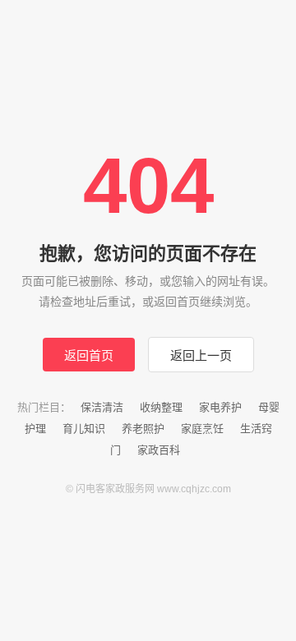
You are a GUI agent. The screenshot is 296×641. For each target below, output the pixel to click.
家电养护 (220, 407)
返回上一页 (201, 355)
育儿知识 (83, 428)
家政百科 (158, 450)
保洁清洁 (102, 407)
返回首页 (88, 355)
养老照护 (143, 428)
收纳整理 (161, 407)
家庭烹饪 (202, 428)
